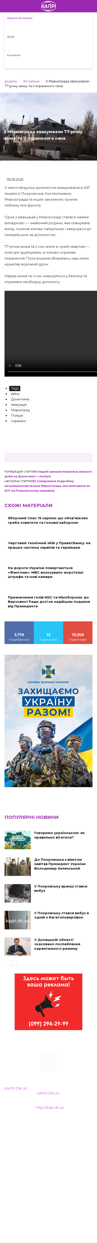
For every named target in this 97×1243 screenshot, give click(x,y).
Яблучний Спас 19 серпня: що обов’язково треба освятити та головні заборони (48, 520)
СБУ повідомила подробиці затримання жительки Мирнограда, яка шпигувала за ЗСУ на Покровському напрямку (47, 485)
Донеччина (20, 399)
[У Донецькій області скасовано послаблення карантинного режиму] (18, 947)
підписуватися (78, 623)
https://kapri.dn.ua (50, 1108)
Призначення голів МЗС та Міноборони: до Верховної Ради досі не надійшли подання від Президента (49, 601)
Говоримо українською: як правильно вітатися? (59, 835)
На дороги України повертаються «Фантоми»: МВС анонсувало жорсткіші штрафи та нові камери (45, 572)
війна (15, 394)
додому (11, 81)
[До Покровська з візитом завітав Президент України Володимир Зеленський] (18, 866)
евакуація (19, 405)
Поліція (17, 416)
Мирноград (20, 410)
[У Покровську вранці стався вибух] (18, 893)
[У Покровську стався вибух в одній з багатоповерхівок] (18, 920)
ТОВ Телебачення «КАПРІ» (27, 1143)
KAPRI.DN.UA (16, 1089)
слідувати (48, 623)
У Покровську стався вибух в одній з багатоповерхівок (61, 915)
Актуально (31, 81)
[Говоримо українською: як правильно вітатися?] (18, 840)
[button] (90, 6)
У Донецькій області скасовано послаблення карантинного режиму (57, 944)
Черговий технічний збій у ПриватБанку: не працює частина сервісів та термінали (49, 545)
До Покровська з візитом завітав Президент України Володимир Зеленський (60, 863)
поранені (18, 421)
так (19, 623)
